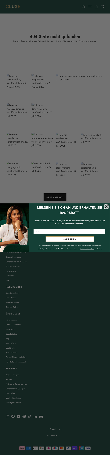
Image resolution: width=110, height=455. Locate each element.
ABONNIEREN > (69, 239)
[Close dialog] (106, 206)
